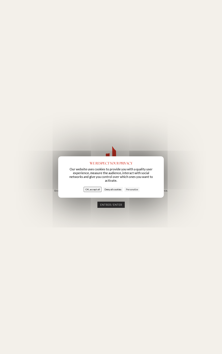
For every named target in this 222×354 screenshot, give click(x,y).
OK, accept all (92, 189)
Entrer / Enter (111, 204)
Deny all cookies (113, 189)
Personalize (132, 189)
